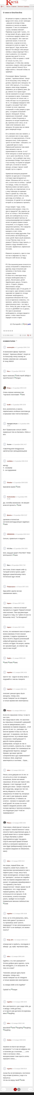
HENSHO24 (10, 534)
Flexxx (9, 710)
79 (30, 335)
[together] (4, 671)
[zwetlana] (4, 460)
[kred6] (4, 404)
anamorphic (10, 347)
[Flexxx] (4, 710)
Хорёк (9, 658)
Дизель (9, 515)
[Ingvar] (4, 602)
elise (8, 770)
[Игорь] (4, 387)
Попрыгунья (11, 586)
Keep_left (10, 940)
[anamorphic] (4, 346)
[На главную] (2, 6)
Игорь (9, 388)
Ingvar (9, 603)
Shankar (9, 482)
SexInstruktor (11, 497)
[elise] (4, 769)
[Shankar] (4, 481)
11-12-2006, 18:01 (8, 335)
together (9, 672)
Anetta (9, 1040)
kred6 (8, 404)
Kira (8, 371)
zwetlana (9, 461)
